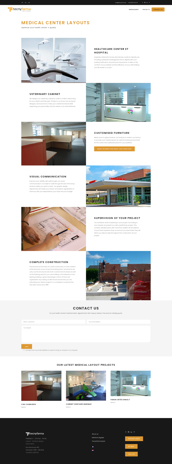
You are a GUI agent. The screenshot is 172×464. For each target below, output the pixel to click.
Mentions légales (98, 438)
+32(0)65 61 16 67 (133, 2)
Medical (23, 407)
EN (29, 2)
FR (22, 2)
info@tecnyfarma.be (120, 2)
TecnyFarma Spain (98, 441)
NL (25, 2)
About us (95, 434)
